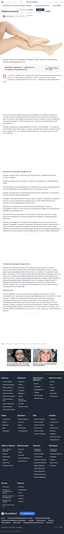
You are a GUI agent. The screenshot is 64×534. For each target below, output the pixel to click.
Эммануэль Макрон (40, 459)
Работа (20, 384)
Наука (3, 415)
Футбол (52, 381)
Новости (4, 378)
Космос (5, 422)
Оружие (5, 459)
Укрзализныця (38, 398)
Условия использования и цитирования (13, 520)
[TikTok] (61, 2)
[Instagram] (59, 2)
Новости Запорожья (9, 396)
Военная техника (8, 465)
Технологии (6, 419)
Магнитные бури (55, 436)
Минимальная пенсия (7, 501)
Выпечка (21, 487)
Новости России (39, 425)
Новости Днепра (8, 387)
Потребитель (54, 422)
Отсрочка (21, 455)
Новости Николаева (9, 409)
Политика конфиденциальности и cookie (20, 518)
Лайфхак (53, 433)
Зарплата (21, 381)
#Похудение (16, 344)
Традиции (53, 456)
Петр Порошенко (39, 468)
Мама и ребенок (23, 419)
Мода (51, 425)
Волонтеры (6, 462)
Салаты (20, 498)
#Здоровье (8, 344)
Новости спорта (55, 378)
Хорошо (40, 9)
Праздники (53, 446)
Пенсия (4, 483)
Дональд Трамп (39, 454)
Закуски (20, 501)
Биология (5, 425)
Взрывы (5, 454)
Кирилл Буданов (39, 465)
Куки (31, 9)
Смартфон (6, 431)
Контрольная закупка (42, 5)
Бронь (20, 452)
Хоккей (52, 390)
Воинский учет (22, 461)
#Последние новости (39, 344)
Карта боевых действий (7, 450)
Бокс (51, 384)
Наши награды (41, 520)
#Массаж (24, 344)
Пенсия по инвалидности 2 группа (7, 491)
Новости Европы (39, 419)
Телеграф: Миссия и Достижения (33, 522)
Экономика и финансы (38, 379)
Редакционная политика (42, 518)
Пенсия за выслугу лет (8, 505)
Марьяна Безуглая (40, 474)
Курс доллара (38, 395)
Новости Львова (8, 393)
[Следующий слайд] (62, 5)
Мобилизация (22, 446)
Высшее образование (22, 399)
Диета (20, 425)
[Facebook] (46, 2)
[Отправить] (21, 2)
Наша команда (5, 522)
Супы (20, 492)
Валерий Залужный (40, 462)
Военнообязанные (24, 458)
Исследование (23, 431)
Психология (22, 428)
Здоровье (21, 415)
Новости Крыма (7, 406)
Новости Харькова (8, 384)
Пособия (21, 403)
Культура (53, 431)
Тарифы (36, 392)
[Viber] (49, 2)
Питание (21, 422)
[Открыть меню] (2, 2)
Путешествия (54, 428)
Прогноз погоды (23, 406)
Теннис (52, 387)
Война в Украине (8, 446)
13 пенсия (6, 487)
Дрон (4, 428)
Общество (21, 378)
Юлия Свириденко (40, 477)
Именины (53, 465)
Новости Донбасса (8, 403)
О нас (3, 518)
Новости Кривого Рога (8, 399)
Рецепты (20, 483)
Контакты (51, 520)
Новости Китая (38, 431)
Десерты (21, 495)
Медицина (21, 393)
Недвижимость (39, 389)
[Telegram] (51, 2)
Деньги (36, 383)
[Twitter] (57, 2)
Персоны (36, 446)
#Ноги (30, 344)
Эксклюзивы (57, 5)
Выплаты (21, 387)
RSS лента (49, 522)
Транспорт (37, 386)
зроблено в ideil (58, 527)
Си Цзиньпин (38, 456)
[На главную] (32, 2)
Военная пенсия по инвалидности (9, 496)
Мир (34, 415)
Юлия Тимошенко (39, 471)
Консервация (22, 490)
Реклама (31, 520)
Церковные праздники (53, 450)
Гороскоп (53, 419)
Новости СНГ (38, 428)
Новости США (38, 422)
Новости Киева (7, 381)
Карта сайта (17, 522)
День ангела (54, 462)
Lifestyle (52, 415)
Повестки (21, 449)
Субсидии (21, 390)
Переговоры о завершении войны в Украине (17, 5)
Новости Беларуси (40, 433)
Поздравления (54, 439)
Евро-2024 (53, 393)
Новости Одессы (8, 390)
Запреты (52, 459)
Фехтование (54, 396)
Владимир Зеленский (37, 450)
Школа (20, 396)
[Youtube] (54, 2)
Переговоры (6, 456)
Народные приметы (56, 454)
